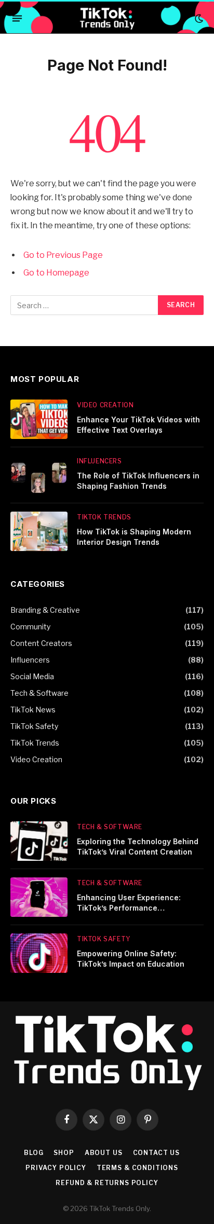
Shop (64, 1153)
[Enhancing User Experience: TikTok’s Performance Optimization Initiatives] (39, 897)
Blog (33, 1153)
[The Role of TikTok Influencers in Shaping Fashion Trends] (39, 475)
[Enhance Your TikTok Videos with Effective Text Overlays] (39, 419)
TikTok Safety (34, 726)
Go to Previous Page (63, 255)
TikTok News (33, 709)
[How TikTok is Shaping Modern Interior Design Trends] (39, 531)
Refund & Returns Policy (107, 1183)
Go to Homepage (56, 273)
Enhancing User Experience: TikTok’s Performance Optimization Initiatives (129, 908)
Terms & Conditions (137, 1168)
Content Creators (41, 643)
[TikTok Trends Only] (107, 18)
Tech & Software (39, 693)
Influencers (30, 659)
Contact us (156, 1153)
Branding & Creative (45, 610)
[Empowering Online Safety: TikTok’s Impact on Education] (39, 953)
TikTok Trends (34, 742)
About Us (104, 1153)
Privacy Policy (55, 1168)
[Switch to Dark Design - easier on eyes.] (198, 18)
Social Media (32, 676)
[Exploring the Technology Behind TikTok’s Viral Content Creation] (39, 841)
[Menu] (17, 18)
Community (30, 626)
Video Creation (36, 759)
